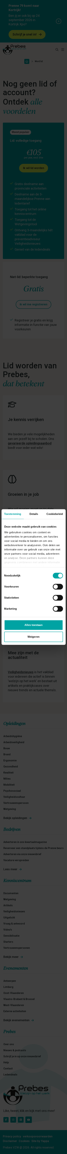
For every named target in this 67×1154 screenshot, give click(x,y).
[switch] (58, 586)
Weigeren (33, 636)
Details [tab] (33, 513)
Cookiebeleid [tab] (54, 513)
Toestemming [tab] (12, 513)
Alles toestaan (33, 624)
